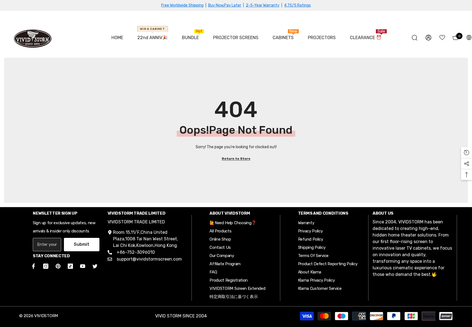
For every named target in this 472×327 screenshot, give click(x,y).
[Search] (414, 37)
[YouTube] (82, 266)
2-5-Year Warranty (262, 5)
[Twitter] (95, 266)
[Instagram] (45, 266)
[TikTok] (70, 266)
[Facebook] (32, 266)
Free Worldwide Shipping (182, 5)
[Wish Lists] (442, 37)
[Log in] (428, 37)
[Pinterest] (58, 266)
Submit (81, 244)
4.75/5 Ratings (297, 5)
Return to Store (236, 158)
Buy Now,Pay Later (224, 5)
